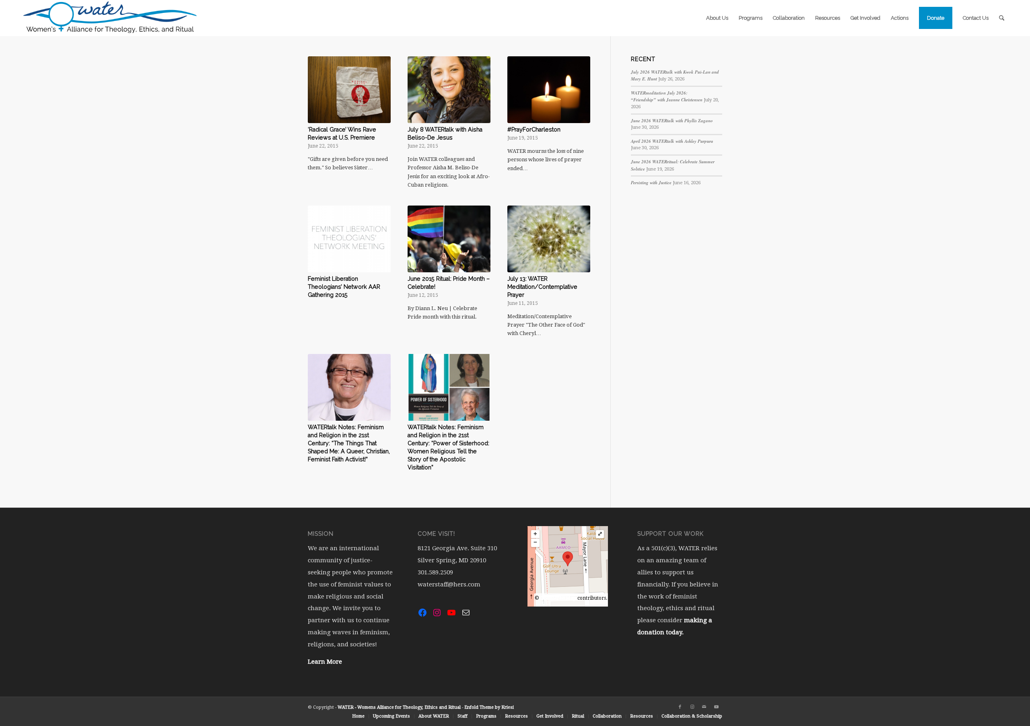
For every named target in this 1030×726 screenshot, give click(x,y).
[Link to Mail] (704, 707)
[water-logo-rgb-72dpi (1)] (110, 18)
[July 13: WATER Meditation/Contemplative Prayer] (548, 239)
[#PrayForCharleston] (548, 89)
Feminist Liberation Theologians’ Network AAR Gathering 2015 (344, 287)
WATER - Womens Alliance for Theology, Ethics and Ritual (399, 707)
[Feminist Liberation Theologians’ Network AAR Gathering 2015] (349, 239)
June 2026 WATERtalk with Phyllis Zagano (672, 120)
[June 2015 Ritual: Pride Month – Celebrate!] (449, 239)
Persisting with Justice (651, 182)
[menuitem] (717, 18)
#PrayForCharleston (533, 129)
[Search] (1001, 18)
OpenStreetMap (558, 598)
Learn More (325, 661)
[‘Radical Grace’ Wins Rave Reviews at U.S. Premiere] (349, 89)
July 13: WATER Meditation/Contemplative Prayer (542, 287)
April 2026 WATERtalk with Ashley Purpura (672, 141)
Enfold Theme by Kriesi (489, 707)
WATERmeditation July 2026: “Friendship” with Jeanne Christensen (666, 96)
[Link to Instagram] (692, 707)
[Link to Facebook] (680, 707)
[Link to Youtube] (716, 707)
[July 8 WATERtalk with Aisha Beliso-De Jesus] (449, 89)
